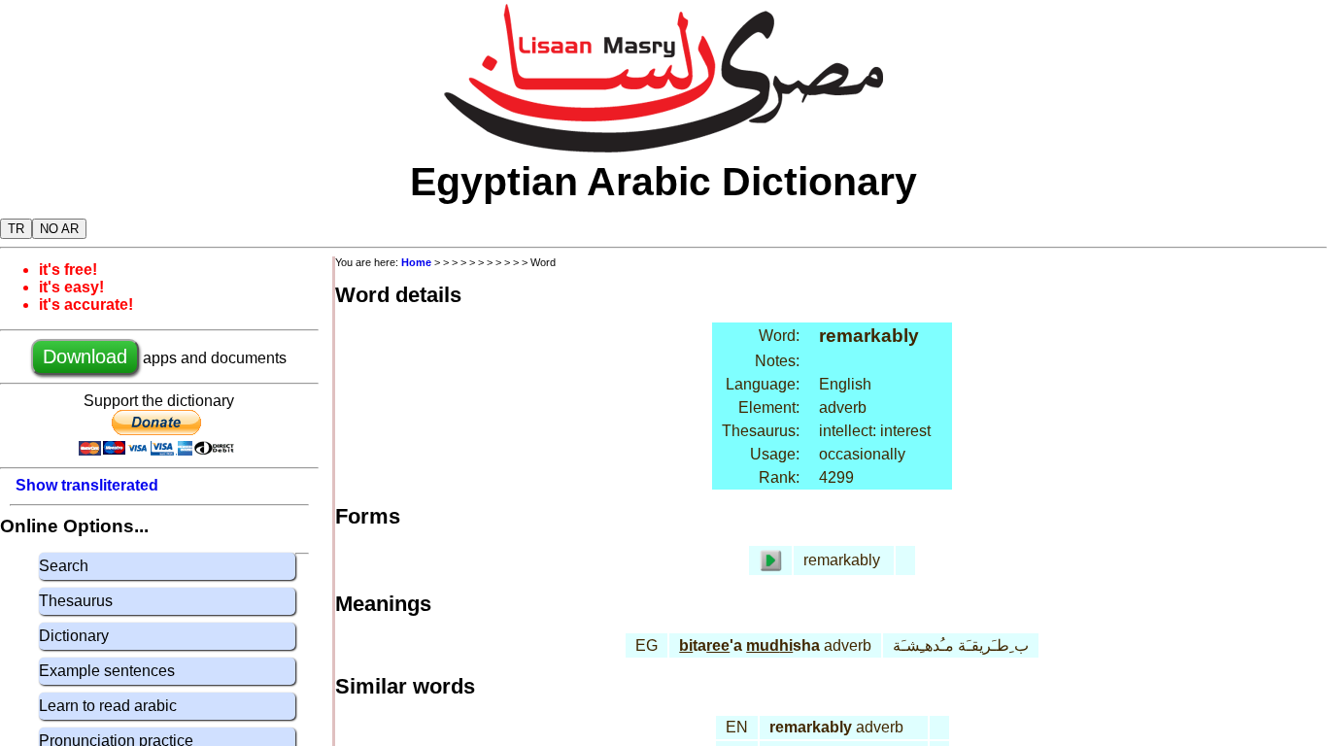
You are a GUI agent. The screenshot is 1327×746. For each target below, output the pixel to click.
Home (416, 262)
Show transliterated (87, 485)
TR (16, 228)
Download (85, 356)
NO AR (59, 228)
